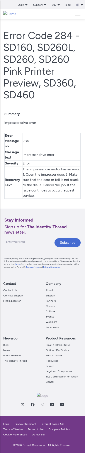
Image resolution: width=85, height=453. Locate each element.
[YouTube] (62, 404)
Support (50, 295)
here (17, 264)
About (49, 290)
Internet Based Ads (52, 424)
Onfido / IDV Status (57, 350)
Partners (51, 300)
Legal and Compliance (59, 371)
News (6, 350)
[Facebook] (32, 404)
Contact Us (10, 290)
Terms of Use (32, 267)
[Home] (9, 14)
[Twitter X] (22, 404)
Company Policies (59, 429)
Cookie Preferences (15, 434)
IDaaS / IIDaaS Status (58, 345)
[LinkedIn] (51, 404)
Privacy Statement (52, 267)
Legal (6, 424)
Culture (50, 311)
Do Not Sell (38, 434)
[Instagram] (42, 404)
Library (50, 366)
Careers (50, 306)
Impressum (52, 327)
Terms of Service (13, 429)
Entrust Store (54, 355)
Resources (52, 360)
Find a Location (12, 300)
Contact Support (13, 295)
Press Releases (12, 355)
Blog (68, 4)
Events (50, 316)
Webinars (51, 321)
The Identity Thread (15, 360)
